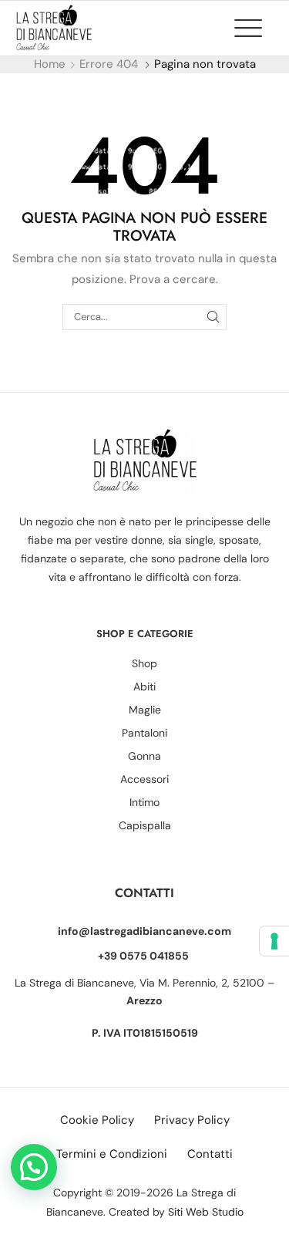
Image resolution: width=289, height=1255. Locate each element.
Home (50, 64)
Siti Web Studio (206, 1212)
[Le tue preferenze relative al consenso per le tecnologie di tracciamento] (274, 941)
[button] (255, 28)
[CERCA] (213, 317)
